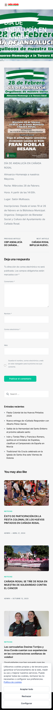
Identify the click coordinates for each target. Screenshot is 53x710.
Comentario (9, 281)
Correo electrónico (12, 329)
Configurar (26, 703)
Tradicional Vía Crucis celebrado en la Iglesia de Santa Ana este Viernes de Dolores (24, 454)
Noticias (37, 51)
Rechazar (26, 696)
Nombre (8, 314)
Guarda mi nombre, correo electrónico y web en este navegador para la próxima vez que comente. (25, 364)
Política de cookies (13, 682)
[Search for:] (26, 394)
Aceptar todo (26, 689)
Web (6, 345)
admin (7, 51)
